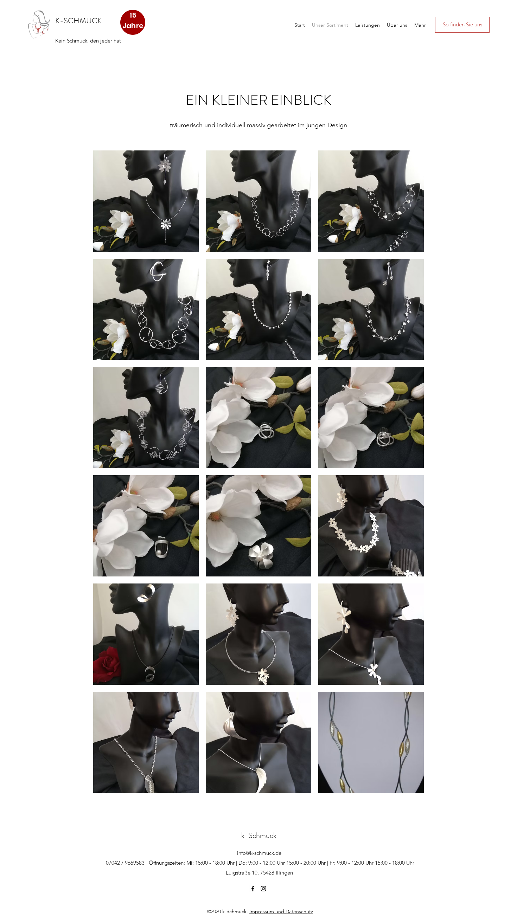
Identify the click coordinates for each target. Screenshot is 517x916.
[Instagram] (263, 888)
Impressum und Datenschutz (281, 911)
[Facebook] (252, 888)
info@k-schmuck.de (259, 853)
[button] (146, 201)
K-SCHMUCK (78, 20)
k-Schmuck (258, 835)
